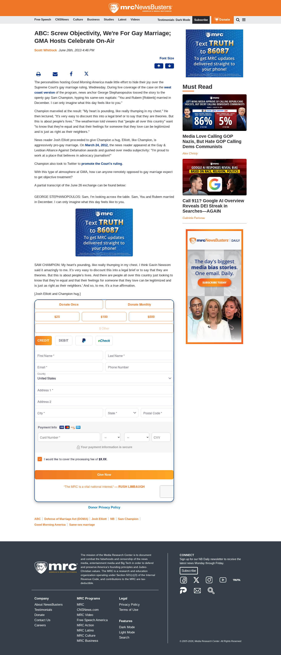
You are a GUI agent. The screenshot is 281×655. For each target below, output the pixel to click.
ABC (37, 518)
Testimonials (166, 19)
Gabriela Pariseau (194, 217)
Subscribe (201, 19)
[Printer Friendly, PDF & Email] (55, 74)
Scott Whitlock (45, 50)
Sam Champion (128, 518)
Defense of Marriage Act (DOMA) (66, 518)
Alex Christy (190, 153)
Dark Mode (183, 19)
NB (112, 518)
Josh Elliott (99, 518)
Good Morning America (50, 524)
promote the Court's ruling (101, 164)
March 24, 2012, (97, 145)
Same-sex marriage (82, 524)
